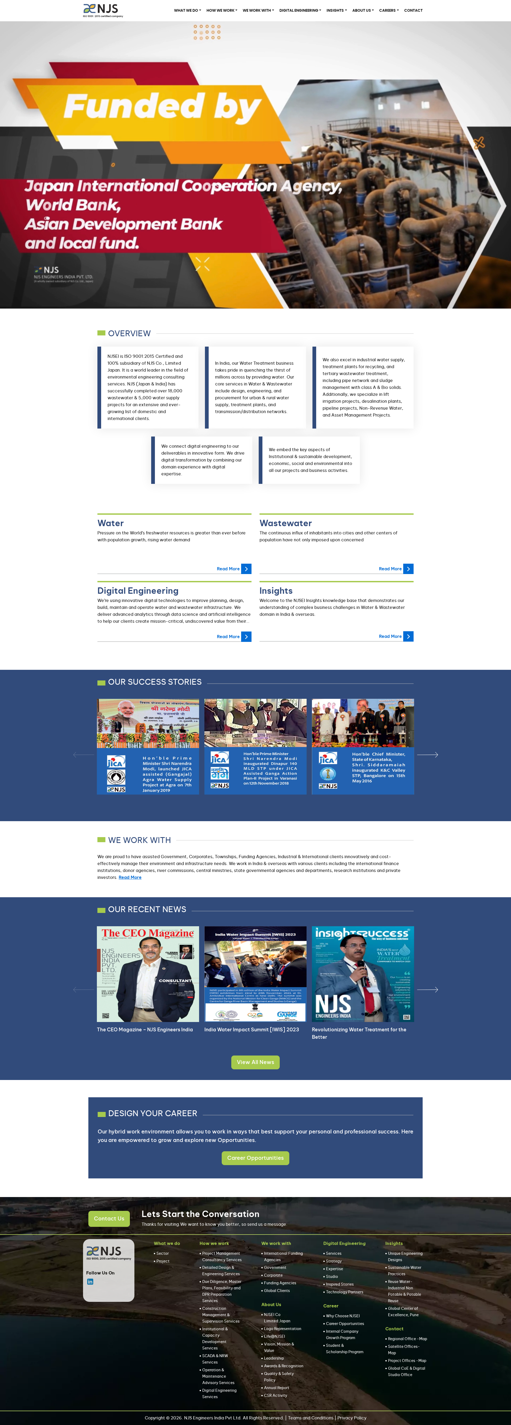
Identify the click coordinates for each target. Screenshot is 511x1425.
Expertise (334, 1269)
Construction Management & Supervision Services (221, 1315)
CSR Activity (275, 1396)
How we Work (220, 11)
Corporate (273, 1275)
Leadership (274, 1358)
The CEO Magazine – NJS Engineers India (145, 1030)
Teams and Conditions (310, 1418)
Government (275, 1268)
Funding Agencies (280, 1283)
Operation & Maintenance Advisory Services (218, 1376)
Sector (162, 1254)
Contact (413, 11)
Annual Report (276, 1388)
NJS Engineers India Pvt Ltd (212, 1418)
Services (333, 1254)
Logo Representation (282, 1329)
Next (419, 754)
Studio (332, 1277)
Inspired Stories (340, 1284)
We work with (257, 11)
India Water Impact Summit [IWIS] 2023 (251, 1030)
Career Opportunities (255, 1158)
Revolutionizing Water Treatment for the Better (359, 1034)
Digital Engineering (298, 11)
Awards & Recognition (283, 1366)
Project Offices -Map (407, 1361)
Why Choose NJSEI (343, 1316)
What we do (186, 11)
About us (361, 11)
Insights (335, 11)
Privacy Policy (351, 1418)
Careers (387, 11)
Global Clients (277, 1291)
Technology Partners (344, 1292)
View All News (255, 1062)
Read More (228, 569)
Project (163, 1261)
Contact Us (109, 1219)
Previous (75, 754)
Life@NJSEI (274, 1337)
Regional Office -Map (407, 1339)
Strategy (334, 1261)
